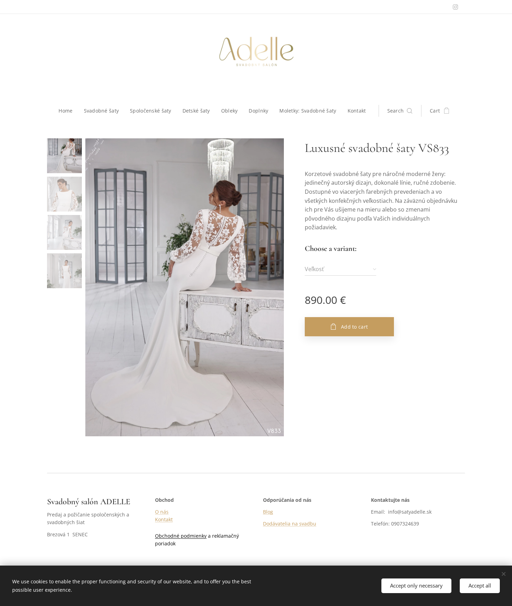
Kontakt (164, 519)
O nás (162, 511)
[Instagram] (455, 7)
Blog (268, 511)
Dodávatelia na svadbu (289, 523)
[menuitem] (68, 111)
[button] (400, 111)
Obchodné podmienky (181, 535)
